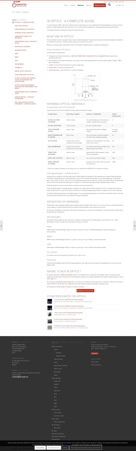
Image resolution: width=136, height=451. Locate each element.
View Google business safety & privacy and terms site (85, 447)
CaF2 (76, 56)
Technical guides (78, 299)
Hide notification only (54, 447)
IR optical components (67, 275)
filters (51, 65)
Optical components (57, 346)
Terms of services (96, 365)
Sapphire (101, 56)
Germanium (56, 62)
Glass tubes (57, 428)
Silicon (56, 387)
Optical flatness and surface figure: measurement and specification (73, 301)
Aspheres (58, 353)
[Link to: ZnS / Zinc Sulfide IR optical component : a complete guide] (49, 327)
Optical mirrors (58, 368)
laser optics (56, 70)
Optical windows (58, 359)
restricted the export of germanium (65, 282)
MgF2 (80, 56)
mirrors (55, 67)
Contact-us (95, 353)
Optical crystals (56, 409)
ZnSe (73, 56)
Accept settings (40, 447)
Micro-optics (57, 372)
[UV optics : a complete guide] (134, 225)
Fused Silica (89, 56)
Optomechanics (56, 439)
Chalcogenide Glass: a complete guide (65, 314)
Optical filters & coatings (60, 365)
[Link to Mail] (122, 5)
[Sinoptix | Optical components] (19, 5)
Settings (65, 447)
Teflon (119, 60)
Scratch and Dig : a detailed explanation (65, 321)
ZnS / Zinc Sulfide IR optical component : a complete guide (71, 328)
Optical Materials (56, 378)
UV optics (54, 431)
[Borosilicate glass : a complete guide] (1, 225)
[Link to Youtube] (119, 5)
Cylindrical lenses (61, 356)
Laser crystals (58, 412)
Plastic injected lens (59, 422)
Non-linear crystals (59, 416)
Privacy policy (95, 362)
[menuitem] (66, 5)
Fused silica (57, 381)
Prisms (56, 362)
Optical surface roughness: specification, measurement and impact (73, 308)
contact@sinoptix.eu (20, 376)
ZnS (55, 397)
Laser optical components (58, 436)
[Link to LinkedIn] (117, 5)
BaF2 (84, 56)
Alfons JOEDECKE (68, 313)
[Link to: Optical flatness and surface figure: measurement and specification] (49, 301)
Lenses (56, 349)
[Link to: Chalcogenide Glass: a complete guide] (49, 314)
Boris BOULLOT (69, 299)
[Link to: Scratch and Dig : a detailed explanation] (49, 321)
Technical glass (56, 425)
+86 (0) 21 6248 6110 (109, 1)
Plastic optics (55, 419)
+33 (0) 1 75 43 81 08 (119, 1)
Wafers (56, 375)
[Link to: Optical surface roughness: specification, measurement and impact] (49, 308)
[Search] (109, 5)
